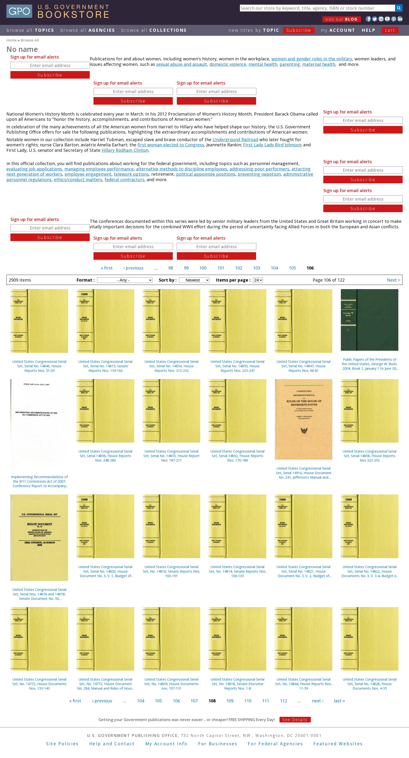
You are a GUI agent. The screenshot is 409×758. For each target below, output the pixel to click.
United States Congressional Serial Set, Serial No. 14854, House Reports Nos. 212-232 (171, 366)
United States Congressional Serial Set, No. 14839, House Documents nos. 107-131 (171, 684)
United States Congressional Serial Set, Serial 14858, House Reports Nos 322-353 (369, 455)
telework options (131, 174)
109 (229, 701)
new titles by (270, 30)
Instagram (381, 19)
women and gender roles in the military (311, 59)
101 (220, 268)
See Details (294, 719)
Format (84, 280)
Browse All (30, 30)
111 (265, 701)
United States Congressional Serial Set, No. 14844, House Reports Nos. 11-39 (303, 684)
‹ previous (133, 268)
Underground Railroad (235, 139)
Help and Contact (112, 743)
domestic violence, (228, 64)
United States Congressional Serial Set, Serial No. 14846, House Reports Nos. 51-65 (39, 366)
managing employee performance (99, 169)
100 (202, 268)
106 (176, 701)
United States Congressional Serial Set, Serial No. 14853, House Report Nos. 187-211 (171, 455)
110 (247, 701)
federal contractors (124, 179)
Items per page (232, 280)
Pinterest (393, 19)
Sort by (167, 280)
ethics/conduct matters (78, 179)
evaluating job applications (34, 169)
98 (170, 268)
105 (292, 268)
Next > (393, 280)
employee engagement (88, 174)
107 (194, 701)
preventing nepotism (259, 174)
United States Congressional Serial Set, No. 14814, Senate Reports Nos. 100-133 (237, 571)
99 (186, 268)
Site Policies (62, 743)
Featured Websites (338, 743)
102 (238, 268)
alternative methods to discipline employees (181, 169)
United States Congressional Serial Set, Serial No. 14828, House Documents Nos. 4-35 (369, 684)
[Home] (59, 16)
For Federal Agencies (275, 743)
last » (339, 701)
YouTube (387, 19)
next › (317, 701)
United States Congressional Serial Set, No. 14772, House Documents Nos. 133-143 (39, 684)
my (338, 30)
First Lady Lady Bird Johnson (272, 145)
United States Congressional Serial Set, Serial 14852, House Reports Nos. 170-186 (237, 455)
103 (256, 268)
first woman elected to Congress (171, 145)
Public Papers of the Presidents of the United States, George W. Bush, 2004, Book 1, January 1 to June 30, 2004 (369, 364)
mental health (263, 64)
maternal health (318, 64)
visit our (341, 19)
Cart (390, 30)
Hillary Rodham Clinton (125, 150)
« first (107, 268)
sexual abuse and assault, (182, 64)
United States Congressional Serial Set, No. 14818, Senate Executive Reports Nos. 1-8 (237, 684)
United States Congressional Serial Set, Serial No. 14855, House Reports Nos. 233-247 (237, 366)
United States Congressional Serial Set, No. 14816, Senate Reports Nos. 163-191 (171, 571)
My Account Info (166, 743)
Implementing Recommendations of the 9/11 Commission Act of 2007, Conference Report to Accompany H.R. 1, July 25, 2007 (39, 481)
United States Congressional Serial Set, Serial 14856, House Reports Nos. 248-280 (105, 455)
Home (11, 40)
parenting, (290, 64)
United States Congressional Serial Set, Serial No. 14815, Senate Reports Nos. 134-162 (105, 366)
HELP (369, 30)
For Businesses (218, 743)
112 (283, 701)
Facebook (368, 19)
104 (274, 268)
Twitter (375, 19)
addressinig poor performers (259, 169)
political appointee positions (205, 174)
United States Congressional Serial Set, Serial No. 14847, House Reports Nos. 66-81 (303, 366)
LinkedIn (400, 19)
